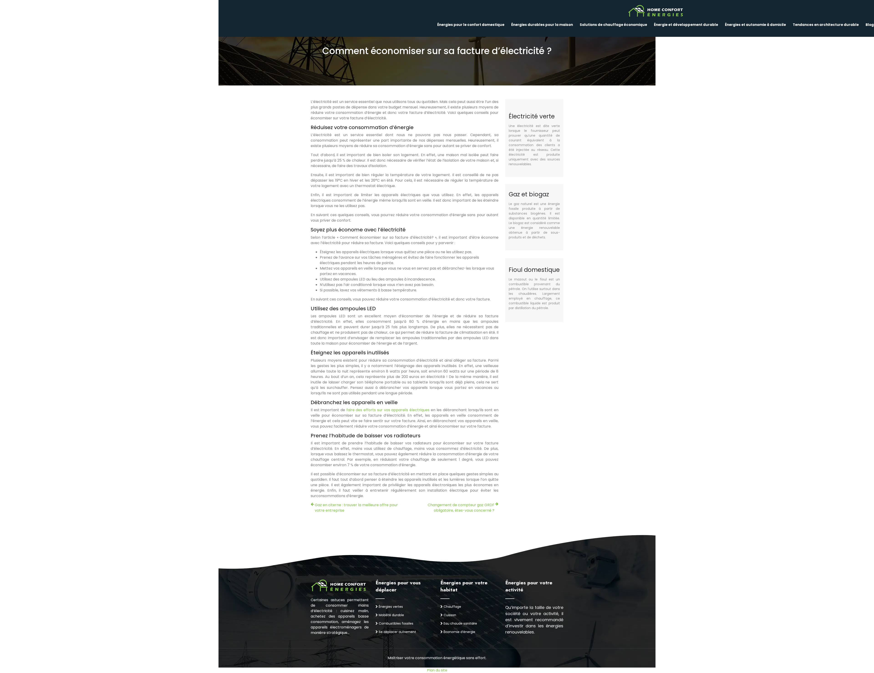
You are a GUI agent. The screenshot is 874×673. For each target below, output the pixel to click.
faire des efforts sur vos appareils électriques (387, 410)
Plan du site (437, 670)
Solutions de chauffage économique (613, 24)
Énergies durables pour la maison (542, 24)
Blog (870, 24)
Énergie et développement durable (686, 24)
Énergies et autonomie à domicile (755, 24)
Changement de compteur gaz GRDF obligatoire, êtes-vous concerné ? (461, 507)
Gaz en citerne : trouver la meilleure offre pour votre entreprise (356, 507)
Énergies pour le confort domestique (470, 24)
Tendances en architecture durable (826, 24)
